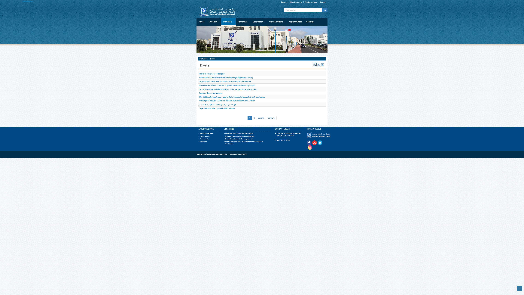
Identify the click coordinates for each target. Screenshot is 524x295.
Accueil (201, 21)
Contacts (310, 21)
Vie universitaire (276, 21)
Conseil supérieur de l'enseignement (239, 139)
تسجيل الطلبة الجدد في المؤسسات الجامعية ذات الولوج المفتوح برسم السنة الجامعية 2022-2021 (232, 97)
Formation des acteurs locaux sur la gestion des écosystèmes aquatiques (227, 85)
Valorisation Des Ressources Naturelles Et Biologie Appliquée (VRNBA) (226, 77)
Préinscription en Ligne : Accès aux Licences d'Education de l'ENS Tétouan (227, 101)
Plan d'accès (204, 136)
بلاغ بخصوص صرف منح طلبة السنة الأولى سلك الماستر (217, 104)
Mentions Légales (206, 133)
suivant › (261, 118)
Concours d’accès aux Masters (210, 93)
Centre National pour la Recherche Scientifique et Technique (244, 143)
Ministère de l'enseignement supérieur (240, 136)
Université (213, 21)
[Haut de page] (519, 288)
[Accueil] (215, 11)
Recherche (242, 21)
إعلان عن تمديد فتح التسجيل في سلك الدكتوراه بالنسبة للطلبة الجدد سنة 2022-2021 (227, 89)
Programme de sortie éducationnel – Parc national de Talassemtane (225, 81)
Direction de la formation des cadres (239, 133)
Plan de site (204, 139)
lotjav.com (27, 1)
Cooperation (258, 21)
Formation (227, 21)
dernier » (271, 118)
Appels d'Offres (295, 21)
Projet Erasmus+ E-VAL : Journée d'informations (217, 108)
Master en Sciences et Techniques (211, 74)
